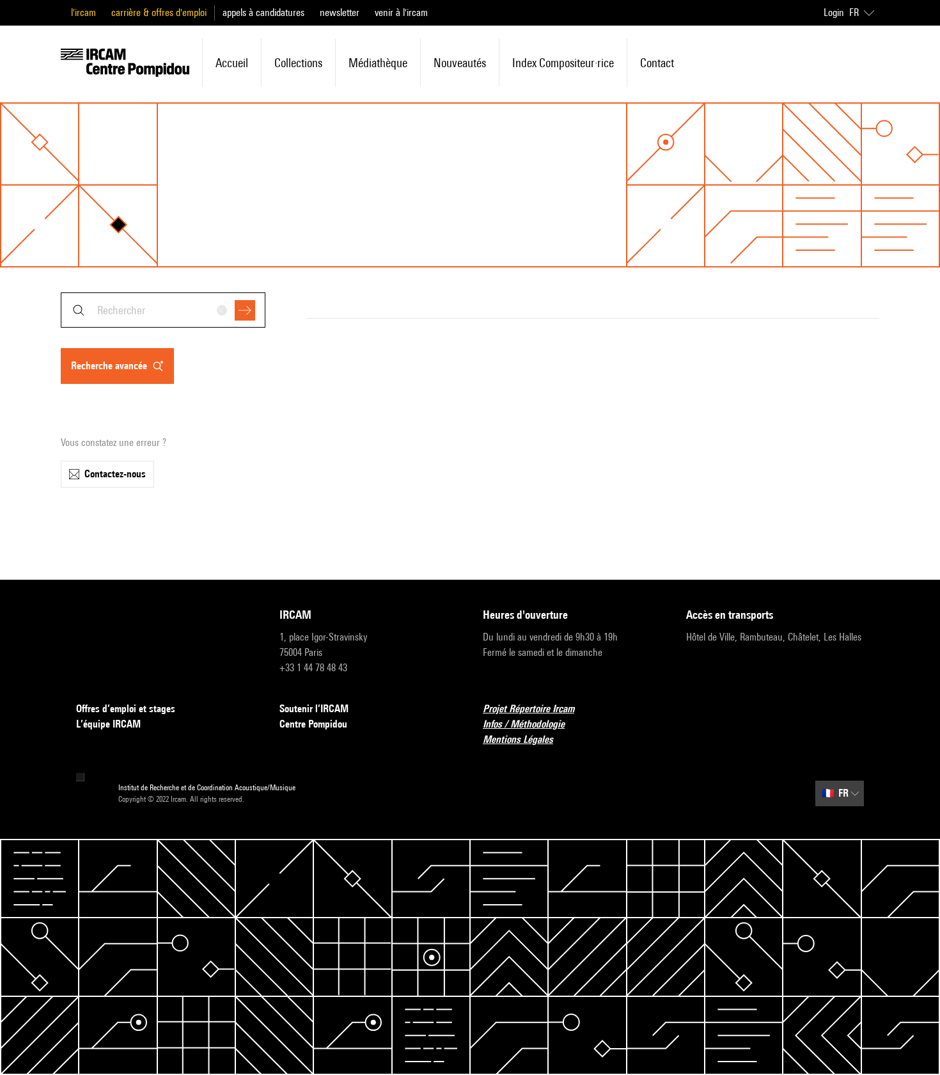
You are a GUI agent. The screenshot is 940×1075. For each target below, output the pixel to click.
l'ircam (83, 12)
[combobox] (163, 310)
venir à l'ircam (401, 12)
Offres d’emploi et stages (125, 709)
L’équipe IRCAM (108, 724)
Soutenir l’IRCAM (314, 709)
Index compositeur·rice (563, 63)
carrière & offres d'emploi (159, 12)
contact (657, 63)
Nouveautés (460, 63)
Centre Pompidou (313, 724)
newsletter (339, 12)
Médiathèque (378, 63)
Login (834, 12)
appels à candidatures (263, 12)
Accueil (231, 63)
